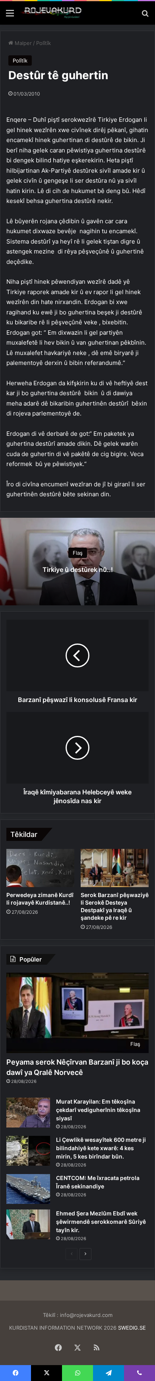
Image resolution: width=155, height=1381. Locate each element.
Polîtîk (43, 43)
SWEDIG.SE (132, 1327)
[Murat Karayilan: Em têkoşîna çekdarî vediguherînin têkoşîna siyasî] (28, 1112)
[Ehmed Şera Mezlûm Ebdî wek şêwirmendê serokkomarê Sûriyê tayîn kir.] (28, 1224)
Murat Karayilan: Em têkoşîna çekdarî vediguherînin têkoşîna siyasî (98, 1110)
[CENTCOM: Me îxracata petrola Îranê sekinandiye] (28, 1189)
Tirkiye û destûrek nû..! (78, 569)
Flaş (78, 553)
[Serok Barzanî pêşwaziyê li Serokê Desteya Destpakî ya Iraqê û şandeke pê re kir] (115, 868)
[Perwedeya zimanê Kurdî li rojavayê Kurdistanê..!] (40, 868)
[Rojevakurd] (51, 13)
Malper (22, 43)
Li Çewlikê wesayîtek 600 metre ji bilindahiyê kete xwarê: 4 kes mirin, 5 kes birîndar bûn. (101, 1148)
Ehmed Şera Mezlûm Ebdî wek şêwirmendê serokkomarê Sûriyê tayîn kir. (101, 1221)
